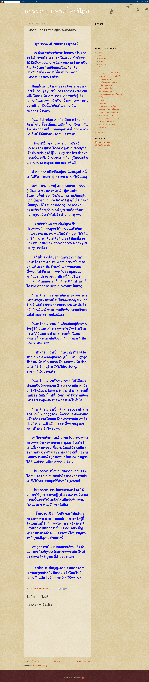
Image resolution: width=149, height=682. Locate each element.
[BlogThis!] (60, 589)
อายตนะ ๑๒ (102, 103)
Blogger (82, 678)
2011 (99, 132)
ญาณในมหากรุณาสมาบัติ (106, 121)
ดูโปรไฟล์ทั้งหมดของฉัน (102, 145)
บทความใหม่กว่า (31, 661)
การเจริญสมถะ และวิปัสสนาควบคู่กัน (110, 82)
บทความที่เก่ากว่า (83, 661)
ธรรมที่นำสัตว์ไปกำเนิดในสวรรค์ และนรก (111, 112)
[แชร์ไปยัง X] (62, 589)
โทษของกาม (102, 70)
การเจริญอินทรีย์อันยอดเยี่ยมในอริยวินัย (111, 94)
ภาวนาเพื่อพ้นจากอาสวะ (106, 115)
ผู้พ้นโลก (101, 97)
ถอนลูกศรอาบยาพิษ (105, 79)
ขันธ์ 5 (101, 67)
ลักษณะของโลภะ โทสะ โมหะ (108, 106)
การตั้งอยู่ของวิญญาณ (105, 85)
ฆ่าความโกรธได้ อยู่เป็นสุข (107, 124)
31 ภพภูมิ (101, 100)
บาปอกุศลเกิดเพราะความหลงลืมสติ (109, 76)
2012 (99, 56)
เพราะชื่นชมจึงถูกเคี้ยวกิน (106, 88)
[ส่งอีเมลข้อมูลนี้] (58, 589)
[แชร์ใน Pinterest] (66, 589)
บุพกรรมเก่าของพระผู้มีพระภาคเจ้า (109, 118)
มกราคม (102, 64)
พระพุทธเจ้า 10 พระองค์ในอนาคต (109, 109)
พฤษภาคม (102, 61)
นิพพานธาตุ (102, 127)
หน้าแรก (57, 661)
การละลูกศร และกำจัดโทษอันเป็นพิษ (110, 73)
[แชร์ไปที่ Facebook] (64, 589)
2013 (99, 53)
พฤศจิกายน (103, 58)
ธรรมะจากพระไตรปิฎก (56, 10)
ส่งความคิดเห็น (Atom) (40, 666)
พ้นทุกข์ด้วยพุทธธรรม (105, 91)
